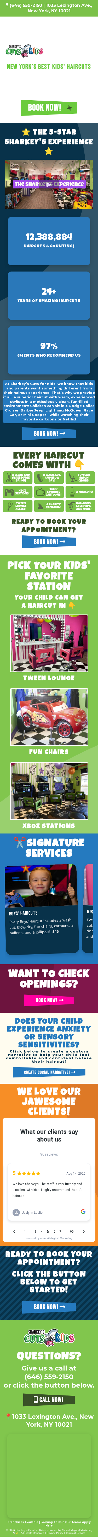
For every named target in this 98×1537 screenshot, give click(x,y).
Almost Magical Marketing (77, 1530)
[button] (90, 51)
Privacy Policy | (56, 1532)
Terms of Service (75, 1532)
